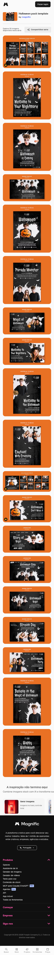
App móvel (8, 896)
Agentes (9, 889)
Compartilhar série (39, 29)
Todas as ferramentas (13, 899)
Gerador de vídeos (11, 875)
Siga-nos (8, 923)
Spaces (6, 864)
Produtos (8, 859)
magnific (26, 17)
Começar (8, 907)
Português (27, 848)
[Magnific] (5, 4)
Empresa (8, 915)
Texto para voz (9, 879)
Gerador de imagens (12, 872)
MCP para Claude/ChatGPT (18, 886)
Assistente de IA (10, 868)
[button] (27, 847)
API (4, 893)
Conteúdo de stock (11, 882)
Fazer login (42, 4)
